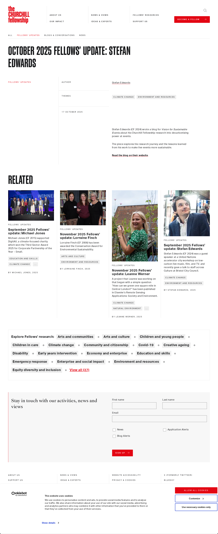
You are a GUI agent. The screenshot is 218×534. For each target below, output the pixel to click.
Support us (140, 21)
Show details (48, 523)
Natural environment (127, 308)
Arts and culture (73, 256)
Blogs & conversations (59, 35)
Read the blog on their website (130, 155)
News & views (99, 15)
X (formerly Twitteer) (178, 475)
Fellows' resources (146, 15)
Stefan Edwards (121, 83)
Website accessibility (126, 475)
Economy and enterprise (107, 353)
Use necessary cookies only (196, 507)
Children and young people (162, 336)
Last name (168, 400)
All (10, 35)
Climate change (123, 97)
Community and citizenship (106, 345)
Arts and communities (75, 336)
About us (55, 15)
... (35, 264)
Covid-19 (146, 345)
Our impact (57, 21)
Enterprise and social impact (80, 361)
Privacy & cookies (124, 480)
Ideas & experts (101, 21)
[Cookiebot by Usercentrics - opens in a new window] (19, 494)
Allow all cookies (196, 490)
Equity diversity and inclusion (37, 370)
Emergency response (30, 361)
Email (115, 413)
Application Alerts (178, 429)
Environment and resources (156, 97)
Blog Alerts (123, 436)
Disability (20, 353)
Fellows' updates (28, 35)
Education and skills (24, 259)
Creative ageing (176, 345)
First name (118, 400)
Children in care (25, 345)
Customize (194, 498)
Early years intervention (57, 353)
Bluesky (169, 480)
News (82, 35)
